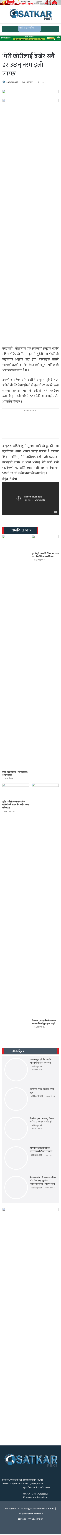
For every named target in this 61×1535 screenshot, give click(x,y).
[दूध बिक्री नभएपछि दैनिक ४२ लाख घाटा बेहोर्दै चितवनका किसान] (45, 542)
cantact (22, 1519)
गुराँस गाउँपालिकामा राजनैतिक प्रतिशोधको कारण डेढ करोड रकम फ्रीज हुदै (15, 805)
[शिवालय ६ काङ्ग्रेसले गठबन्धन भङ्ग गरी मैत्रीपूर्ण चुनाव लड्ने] (45, 900)
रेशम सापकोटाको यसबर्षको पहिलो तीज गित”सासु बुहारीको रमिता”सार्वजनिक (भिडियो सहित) (43, 1180)
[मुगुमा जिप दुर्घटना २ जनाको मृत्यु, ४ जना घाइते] (15, 652)
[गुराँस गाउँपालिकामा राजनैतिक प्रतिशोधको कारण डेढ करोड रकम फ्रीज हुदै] (15, 791)
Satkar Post (37, 1096)
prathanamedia (35, 1514)
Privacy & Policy (35, 1519)
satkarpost (12, 82)
